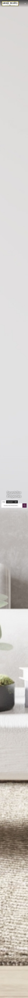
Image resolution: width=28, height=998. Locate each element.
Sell (16, 502)
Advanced (9, 502)
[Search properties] (24, 505)
